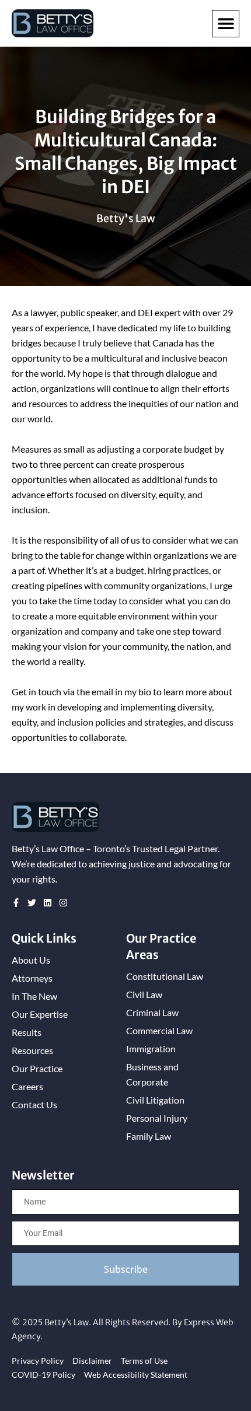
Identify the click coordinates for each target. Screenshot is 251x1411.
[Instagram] (63, 902)
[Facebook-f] (16, 902)
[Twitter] (31, 902)
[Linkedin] (47, 902)
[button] (225, 23)
